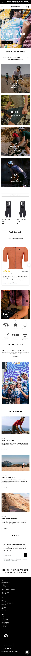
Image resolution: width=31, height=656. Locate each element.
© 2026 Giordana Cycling (6, 651)
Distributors (4, 607)
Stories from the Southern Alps (9, 518)
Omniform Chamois (5, 622)
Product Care (4, 625)
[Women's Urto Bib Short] (23, 209)
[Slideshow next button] (28, 265)
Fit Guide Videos (5, 619)
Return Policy (4, 585)
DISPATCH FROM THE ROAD (15, 412)
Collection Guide (5, 620)
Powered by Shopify (15, 651)
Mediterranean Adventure (8, 477)
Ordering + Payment (5, 582)
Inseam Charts (4, 618)
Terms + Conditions (5, 592)
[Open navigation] (2, 7)
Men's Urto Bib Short (6, 219)
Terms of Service (6, 559)
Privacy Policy (4, 593)
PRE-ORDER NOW (7, 42)
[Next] (28, 2)
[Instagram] (10, 649)
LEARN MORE (15, 356)
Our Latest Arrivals (15, 195)
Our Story (3, 627)
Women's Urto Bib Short (21, 219)
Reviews (3, 606)
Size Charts (4, 616)
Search (3, 600)
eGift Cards (4, 588)
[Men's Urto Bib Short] (8, 209)
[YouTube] (8, 649)
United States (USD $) (7, 645)
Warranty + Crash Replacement (7, 603)
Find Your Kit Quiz (5, 623)
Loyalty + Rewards (5, 586)
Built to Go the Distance (8, 441)
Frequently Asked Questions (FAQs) (8, 589)
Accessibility (4, 610)
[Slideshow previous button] (2, 265)
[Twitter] (4, 649)
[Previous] (2, 2)
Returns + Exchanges (5, 601)
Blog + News (4, 626)
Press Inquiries (4, 590)
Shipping (3, 584)
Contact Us (4, 604)
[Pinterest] (5, 649)
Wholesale (3, 608)
